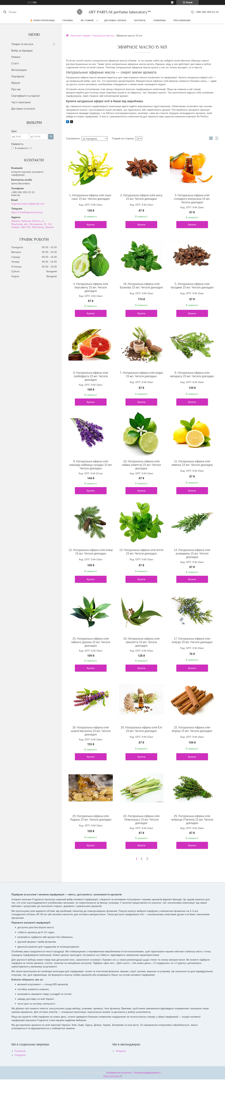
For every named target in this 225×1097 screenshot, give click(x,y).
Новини (15, 56)
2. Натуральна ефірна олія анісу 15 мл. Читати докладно (141, 197)
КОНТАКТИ (140, 20)
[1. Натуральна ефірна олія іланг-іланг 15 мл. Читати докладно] (90, 167)
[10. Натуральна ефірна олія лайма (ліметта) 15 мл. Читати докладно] (141, 433)
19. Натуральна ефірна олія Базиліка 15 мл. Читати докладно (141, 285)
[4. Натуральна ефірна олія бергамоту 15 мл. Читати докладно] (90, 256)
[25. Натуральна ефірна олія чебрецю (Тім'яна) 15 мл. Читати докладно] (192, 788)
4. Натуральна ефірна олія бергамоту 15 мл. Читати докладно (90, 287)
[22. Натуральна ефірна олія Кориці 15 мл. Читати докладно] (192, 699)
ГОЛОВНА (67, 20)
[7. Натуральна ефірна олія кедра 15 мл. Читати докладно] (141, 345)
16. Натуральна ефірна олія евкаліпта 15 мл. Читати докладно (141, 642)
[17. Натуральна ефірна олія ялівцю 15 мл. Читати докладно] (192, 610)
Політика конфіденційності (147, 1073)
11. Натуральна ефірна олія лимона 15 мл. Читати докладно (192, 463)
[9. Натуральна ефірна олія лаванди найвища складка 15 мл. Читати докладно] (90, 433)
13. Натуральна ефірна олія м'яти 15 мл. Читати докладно (141, 551)
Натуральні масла (103, 35)
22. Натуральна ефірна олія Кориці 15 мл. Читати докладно (192, 729)
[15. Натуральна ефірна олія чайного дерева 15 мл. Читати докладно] (90, 610)
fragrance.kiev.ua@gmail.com (27, 203)
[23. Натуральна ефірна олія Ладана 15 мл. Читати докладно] (90, 788)
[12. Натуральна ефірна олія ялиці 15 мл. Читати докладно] (90, 522)
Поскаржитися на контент (119, 1073)
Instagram (20, 1055)
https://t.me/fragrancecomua (27, 212)
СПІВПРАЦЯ (159, 20)
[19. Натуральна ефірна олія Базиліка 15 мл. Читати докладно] (141, 256)
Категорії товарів (80, 35)
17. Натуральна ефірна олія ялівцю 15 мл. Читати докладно (192, 640)
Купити (91, 224)
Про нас (16, 89)
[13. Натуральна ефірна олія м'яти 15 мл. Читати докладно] (141, 522)
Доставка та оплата (23, 108)
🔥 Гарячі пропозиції (42, 20)
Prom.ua (129, 1069)
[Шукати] (5, 11)
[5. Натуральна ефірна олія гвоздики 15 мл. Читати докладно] (192, 256)
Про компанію (181, 20)
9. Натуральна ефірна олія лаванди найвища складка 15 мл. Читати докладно (90, 465)
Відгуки (15, 82)
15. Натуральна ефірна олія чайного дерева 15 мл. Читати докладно (90, 642)
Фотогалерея (19, 69)
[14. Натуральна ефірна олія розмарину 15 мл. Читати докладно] (192, 522)
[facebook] (67, 122)
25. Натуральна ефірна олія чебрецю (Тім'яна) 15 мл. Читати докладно (192, 820)
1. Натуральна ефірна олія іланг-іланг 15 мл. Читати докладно (90, 197)
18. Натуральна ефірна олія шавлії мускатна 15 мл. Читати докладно (91, 731)
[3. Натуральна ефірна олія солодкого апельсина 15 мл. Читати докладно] (192, 167)
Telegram (121, 1051)
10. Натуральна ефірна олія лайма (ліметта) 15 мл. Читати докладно (141, 465)
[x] (71, 122)
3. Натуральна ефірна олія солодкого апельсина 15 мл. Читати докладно (192, 199)
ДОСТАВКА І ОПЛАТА (115, 20)
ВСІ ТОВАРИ (87, 20)
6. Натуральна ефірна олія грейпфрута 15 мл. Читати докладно (90, 376)
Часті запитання (21, 102)
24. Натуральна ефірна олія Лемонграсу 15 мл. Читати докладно (141, 820)
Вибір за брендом (22, 50)
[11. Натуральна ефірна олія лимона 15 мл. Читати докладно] (192, 433)
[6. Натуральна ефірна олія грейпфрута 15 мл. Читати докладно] (90, 345)
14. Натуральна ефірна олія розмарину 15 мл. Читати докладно (192, 553)
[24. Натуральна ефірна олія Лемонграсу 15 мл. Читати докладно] (141, 788)
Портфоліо (17, 76)
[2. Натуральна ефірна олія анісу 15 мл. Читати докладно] (141, 167)
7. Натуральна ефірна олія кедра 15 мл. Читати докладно (141, 374)
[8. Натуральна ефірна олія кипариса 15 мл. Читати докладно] (192, 345)
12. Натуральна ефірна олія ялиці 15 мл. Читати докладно (91, 551)
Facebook (20, 1051)
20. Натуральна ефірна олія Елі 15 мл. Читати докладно (141, 729)
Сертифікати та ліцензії (25, 95)
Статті (15, 63)
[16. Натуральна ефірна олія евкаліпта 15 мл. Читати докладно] (141, 610)
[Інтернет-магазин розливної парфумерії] (79, 12)
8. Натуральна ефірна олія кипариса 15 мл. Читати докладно (192, 374)
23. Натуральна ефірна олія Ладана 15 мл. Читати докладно (90, 818)
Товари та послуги (22, 44)
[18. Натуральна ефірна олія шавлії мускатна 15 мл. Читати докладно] (90, 699)
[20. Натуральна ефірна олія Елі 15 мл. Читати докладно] (141, 699)
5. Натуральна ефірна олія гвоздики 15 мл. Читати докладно (192, 285)
